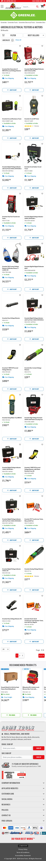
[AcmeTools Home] (13, 6)
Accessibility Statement (23, 855)
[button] (20, 46)
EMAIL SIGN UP (7, 744)
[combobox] (30, 7)
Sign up (38, 748)
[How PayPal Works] (29, 828)
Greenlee (4, 22)
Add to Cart (13, 90)
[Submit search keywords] (37, 7)
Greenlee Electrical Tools (27, 22)
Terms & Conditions (23, 852)
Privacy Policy (23, 849)
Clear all (18, 40)
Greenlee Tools (13, 22)
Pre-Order (12, 715)
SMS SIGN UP (6, 753)
